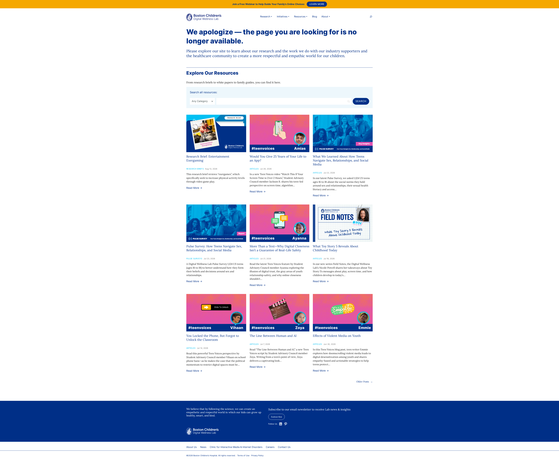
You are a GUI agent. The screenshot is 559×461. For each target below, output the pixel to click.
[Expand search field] (371, 17)
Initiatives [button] (282, 16)
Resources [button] (299, 16)
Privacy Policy (257, 455)
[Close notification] (554, 4)
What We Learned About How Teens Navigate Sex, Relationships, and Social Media (340, 160)
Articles (254, 169)
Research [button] (265, 16)
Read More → (194, 187)
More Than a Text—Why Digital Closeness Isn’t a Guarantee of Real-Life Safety (279, 248)
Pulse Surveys (194, 258)
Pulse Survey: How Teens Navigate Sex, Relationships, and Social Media (214, 248)
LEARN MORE (316, 4)
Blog (314, 16)
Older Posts (364, 381)
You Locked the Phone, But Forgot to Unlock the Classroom (212, 338)
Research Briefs (195, 169)
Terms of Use (243, 455)
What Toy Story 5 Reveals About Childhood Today (335, 248)
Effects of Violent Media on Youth (337, 336)
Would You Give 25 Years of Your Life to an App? (278, 158)
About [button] (324, 16)
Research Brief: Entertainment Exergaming (207, 158)
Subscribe (276, 417)
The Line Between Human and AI (273, 336)
